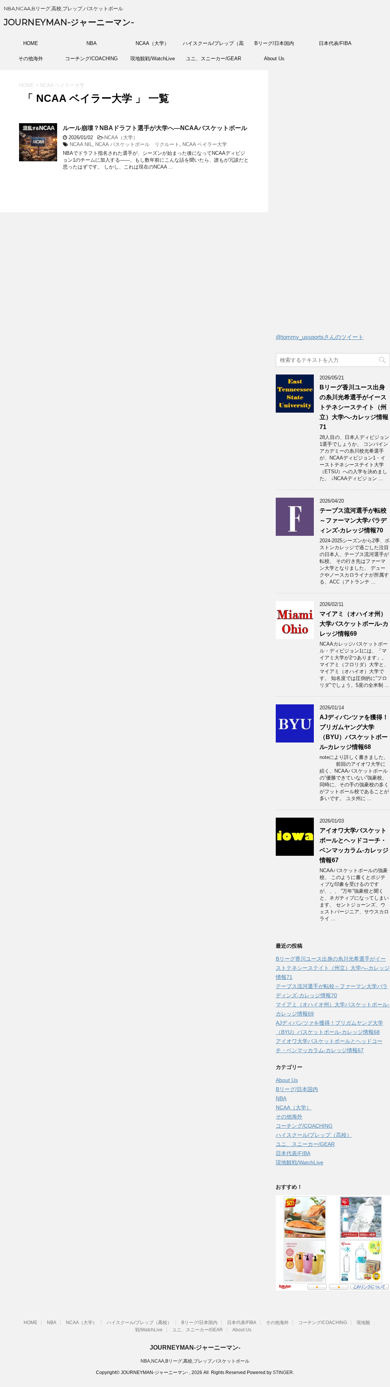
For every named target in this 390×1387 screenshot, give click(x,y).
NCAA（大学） (152, 43)
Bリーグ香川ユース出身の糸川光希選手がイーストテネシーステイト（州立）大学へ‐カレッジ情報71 (354, 407)
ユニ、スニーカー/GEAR (213, 58)
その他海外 (30, 58)
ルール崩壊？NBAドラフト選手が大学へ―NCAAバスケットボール (155, 128)
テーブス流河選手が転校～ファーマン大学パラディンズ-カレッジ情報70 (353, 520)
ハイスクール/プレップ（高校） (213, 45)
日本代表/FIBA (335, 43)
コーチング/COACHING (91, 58)
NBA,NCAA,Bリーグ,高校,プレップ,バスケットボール (195, 1361)
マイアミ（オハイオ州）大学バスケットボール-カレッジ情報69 (354, 624)
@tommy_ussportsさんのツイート (320, 337)
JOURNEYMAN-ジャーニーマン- (69, 22)
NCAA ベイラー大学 (204, 144)
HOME (30, 43)
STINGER (283, 1372)
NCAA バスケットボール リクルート (137, 144)
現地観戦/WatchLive (152, 58)
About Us (274, 58)
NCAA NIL (81, 144)
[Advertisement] (333, 203)
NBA (91, 43)
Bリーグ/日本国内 (274, 43)
